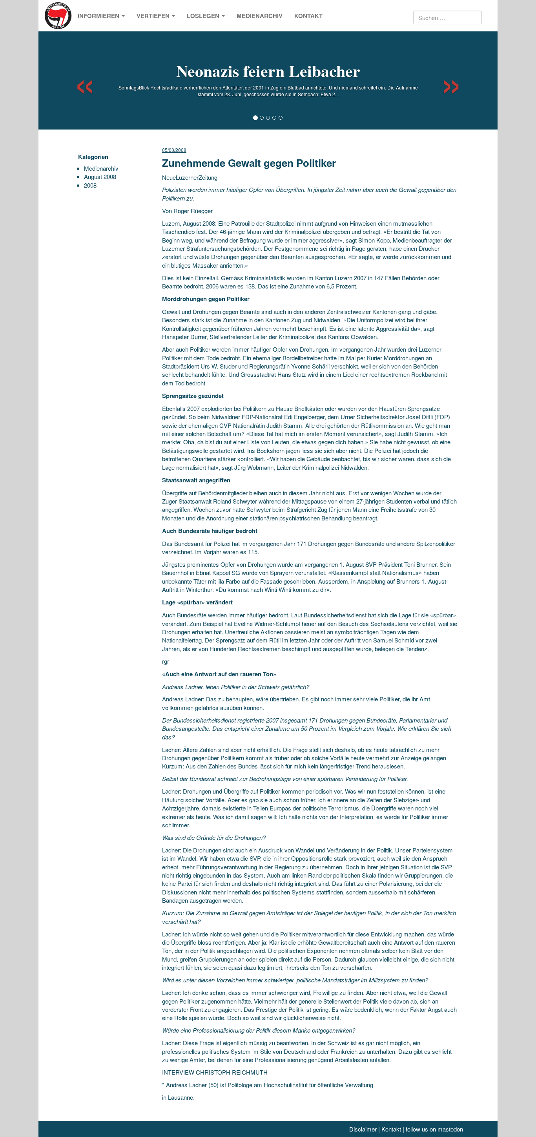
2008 (90, 185)
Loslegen (204, 15)
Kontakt (308, 15)
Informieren (99, 15)
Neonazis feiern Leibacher (268, 70)
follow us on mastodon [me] (434, 1129)
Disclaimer (363, 1129)
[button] (77, 80)
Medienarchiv (260, 15)
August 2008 (100, 176)
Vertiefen (154, 15)
